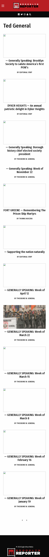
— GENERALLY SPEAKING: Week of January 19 (24, 499)
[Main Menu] (3, 6)
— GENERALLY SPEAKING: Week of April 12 (24, 291)
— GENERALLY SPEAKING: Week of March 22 (24, 333)
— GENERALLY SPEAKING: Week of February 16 (24, 458)
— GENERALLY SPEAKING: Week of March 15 (24, 375)
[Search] (30, 14)
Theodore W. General (24, 159)
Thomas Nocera (24, 219)
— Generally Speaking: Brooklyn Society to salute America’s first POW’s (24, 64)
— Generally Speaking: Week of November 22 (24, 170)
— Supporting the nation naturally (24, 252)
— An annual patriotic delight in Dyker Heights (24, 107)
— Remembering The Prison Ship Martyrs (24, 211)
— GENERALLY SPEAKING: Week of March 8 (24, 416)
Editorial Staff (24, 72)
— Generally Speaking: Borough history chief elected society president (24, 150)
